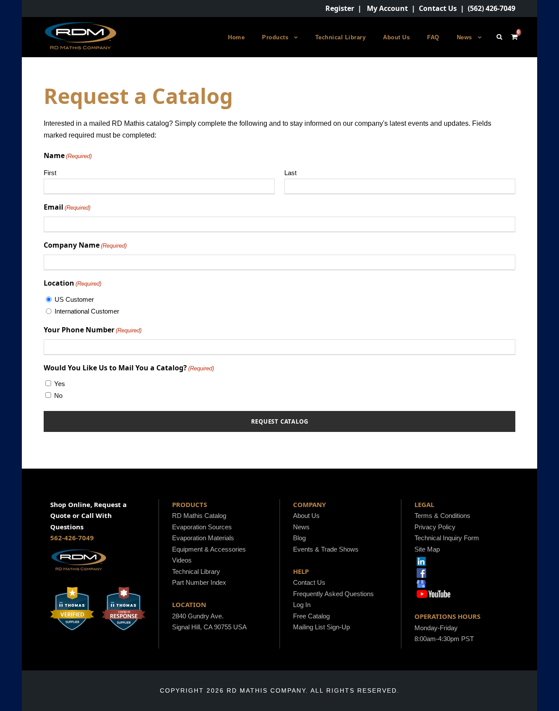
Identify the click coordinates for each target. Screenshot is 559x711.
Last (290, 172)
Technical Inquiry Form (446, 538)
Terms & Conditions (442, 515)
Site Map (427, 549)
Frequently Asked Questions (333, 593)
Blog (299, 538)
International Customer (87, 311)
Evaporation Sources (202, 527)
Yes (59, 383)
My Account (387, 8)
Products (275, 37)
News (464, 37)
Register (339, 8)
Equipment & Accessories (209, 549)
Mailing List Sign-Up (321, 627)
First (50, 172)
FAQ (433, 37)
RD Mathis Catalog (199, 515)
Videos (182, 560)
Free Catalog (311, 616)
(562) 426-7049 (491, 8)
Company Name (85, 245)
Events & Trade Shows (326, 549)
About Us (396, 37)
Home (236, 37)
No (58, 395)
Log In (302, 604)
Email (67, 207)
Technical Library (340, 37)
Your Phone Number (92, 330)
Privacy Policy (434, 527)
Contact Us (438, 8)
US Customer (74, 299)
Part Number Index (199, 582)
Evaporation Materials (203, 538)
